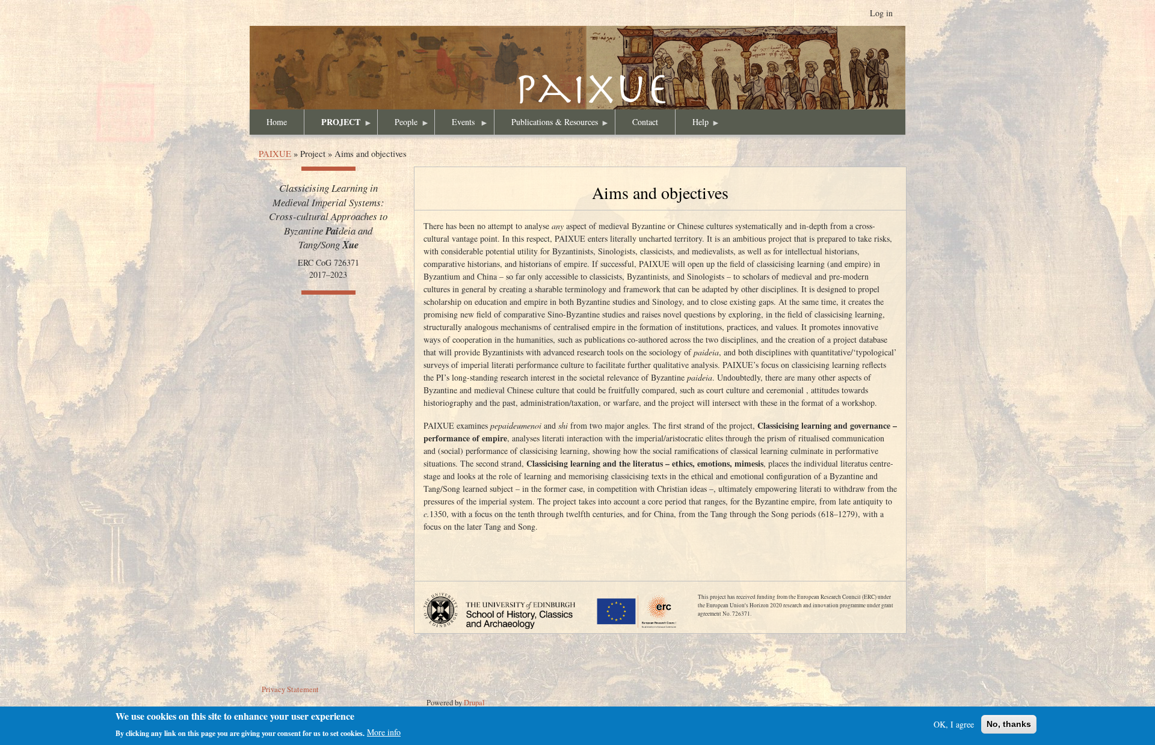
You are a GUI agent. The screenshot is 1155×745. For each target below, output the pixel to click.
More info (384, 732)
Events (455, 125)
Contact (645, 121)
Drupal (474, 702)
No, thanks (1009, 724)
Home (276, 121)
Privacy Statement (290, 689)
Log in (881, 13)
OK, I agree (954, 724)
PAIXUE (577, 80)
